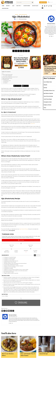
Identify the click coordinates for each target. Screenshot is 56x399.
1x (34, 255)
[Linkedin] (23, 51)
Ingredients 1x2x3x (7, 80)
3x (39, 255)
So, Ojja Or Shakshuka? (8, 75)
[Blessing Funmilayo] (15, 19)
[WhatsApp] (21, 51)
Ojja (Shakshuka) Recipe (7, 78)
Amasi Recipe (43, 354)
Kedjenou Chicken (47, 104)
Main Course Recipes (23, 14)
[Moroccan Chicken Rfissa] (9, 344)
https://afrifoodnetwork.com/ (13, 316)
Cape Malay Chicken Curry (49, 90)
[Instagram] (45, 6)
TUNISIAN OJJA (6, 79)
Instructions (6, 81)
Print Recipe (25, 85)
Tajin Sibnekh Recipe (23, 229)
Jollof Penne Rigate (48, 99)
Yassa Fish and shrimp (48, 96)
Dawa (45, 107)
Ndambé (45, 84)
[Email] (26, 51)
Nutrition (5, 82)
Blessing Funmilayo (13, 314)
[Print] (29, 51)
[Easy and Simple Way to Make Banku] (28, 344)
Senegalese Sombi (48, 101)
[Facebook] (42, 6)
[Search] (32, 2)
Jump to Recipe (18, 85)
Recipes (16, 14)
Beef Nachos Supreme (48, 93)
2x (36, 255)
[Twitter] (51, 6)
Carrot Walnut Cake (48, 81)
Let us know (20, 303)
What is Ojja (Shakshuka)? (7, 74)
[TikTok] (49, 6)
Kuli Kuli (45, 87)
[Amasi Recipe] (46, 344)
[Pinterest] (47, 6)
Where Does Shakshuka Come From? (10, 76)
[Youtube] (42, 8)
